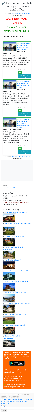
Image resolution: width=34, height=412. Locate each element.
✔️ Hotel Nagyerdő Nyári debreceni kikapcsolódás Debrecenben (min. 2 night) (23, 123)
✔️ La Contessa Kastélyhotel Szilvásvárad (16, 303)
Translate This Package (24, 76)
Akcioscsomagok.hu (9, 188)
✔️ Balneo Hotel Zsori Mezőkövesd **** (16, 282)
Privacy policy (6, 403)
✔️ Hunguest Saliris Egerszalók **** (15, 292)
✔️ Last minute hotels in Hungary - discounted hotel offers (17, 6)
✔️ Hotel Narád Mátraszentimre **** (15, 212)
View (20, 72)
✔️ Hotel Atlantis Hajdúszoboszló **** (15, 325)
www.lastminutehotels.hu (9, 395)
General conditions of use (18, 401)
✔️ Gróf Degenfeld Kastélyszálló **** (15, 236)
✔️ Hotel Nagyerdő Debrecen (20, 13)
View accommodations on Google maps (16, 202)
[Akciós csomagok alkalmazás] (17, 363)
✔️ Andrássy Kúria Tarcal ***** (13, 260)
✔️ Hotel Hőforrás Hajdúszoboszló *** (15, 271)
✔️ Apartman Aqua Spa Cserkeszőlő (15, 314)
